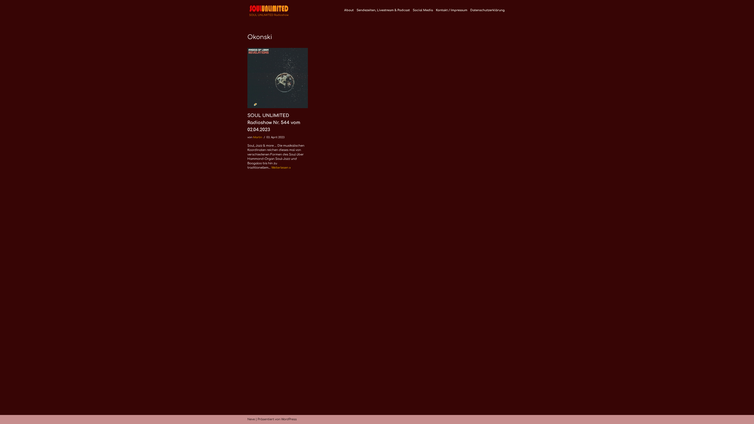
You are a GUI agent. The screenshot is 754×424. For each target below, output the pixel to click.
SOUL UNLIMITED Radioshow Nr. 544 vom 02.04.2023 (273, 122)
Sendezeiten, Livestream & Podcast (383, 10)
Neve (251, 419)
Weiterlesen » (281, 167)
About (349, 10)
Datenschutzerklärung (487, 10)
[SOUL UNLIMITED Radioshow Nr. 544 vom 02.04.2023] (277, 78)
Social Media (423, 10)
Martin (257, 137)
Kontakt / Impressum (451, 10)
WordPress (289, 419)
